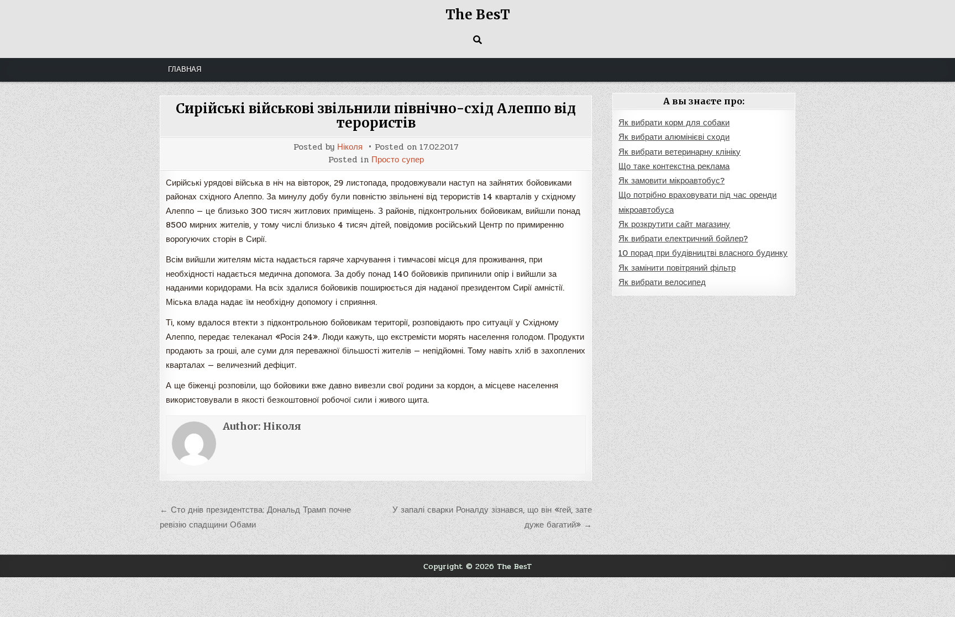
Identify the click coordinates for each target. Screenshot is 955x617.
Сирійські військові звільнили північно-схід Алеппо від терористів (376, 115)
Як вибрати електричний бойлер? (683, 238)
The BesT (477, 14)
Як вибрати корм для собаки (674, 122)
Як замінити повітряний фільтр (677, 268)
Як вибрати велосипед (662, 282)
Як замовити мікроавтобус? (671, 180)
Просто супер (397, 160)
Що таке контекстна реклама (674, 166)
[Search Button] (477, 40)
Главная (184, 69)
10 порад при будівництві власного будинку (703, 253)
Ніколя (350, 147)
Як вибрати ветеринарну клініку (679, 152)
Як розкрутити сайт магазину (674, 224)
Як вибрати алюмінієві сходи (674, 137)
